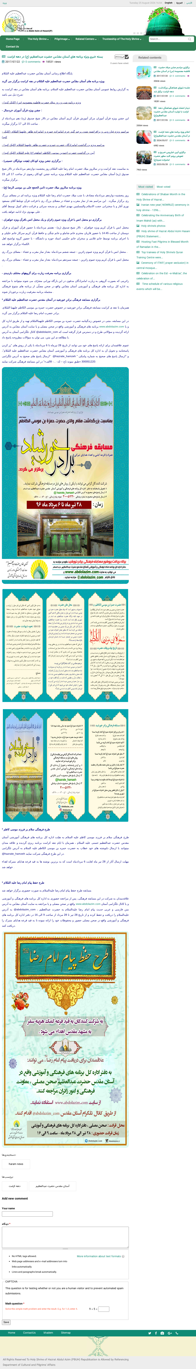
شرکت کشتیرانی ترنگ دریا (13, 1353)
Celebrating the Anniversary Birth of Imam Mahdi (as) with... (160, 218)
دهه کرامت (14, 1186)
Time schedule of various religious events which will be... (159, 286)
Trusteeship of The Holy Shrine (119, 40)
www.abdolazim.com (111, 326)
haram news (16, 1164)
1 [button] (134, 33)
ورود (4, 3)
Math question (14, 1304)
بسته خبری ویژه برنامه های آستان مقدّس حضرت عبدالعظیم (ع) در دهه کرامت (55, 57)
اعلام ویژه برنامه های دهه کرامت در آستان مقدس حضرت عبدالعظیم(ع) (172, 134)
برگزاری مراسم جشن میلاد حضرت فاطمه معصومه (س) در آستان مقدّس (172, 69)
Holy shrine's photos (153, 226)
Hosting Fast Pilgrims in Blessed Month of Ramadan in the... (162, 244)
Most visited (145, 187)
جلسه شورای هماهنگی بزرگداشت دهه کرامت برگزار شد (172, 90)
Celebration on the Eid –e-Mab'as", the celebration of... (161, 276)
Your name (8, 1209)
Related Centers (83, 40)
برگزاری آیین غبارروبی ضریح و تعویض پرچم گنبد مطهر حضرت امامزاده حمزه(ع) (170, 156)
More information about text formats (99, 1256)
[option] (163, 21)
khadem (48, 1333)
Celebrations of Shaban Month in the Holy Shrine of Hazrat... (160, 197)
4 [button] (145, 33)
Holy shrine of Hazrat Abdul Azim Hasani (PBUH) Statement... (163, 234)
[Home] (27, 20)
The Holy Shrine (36, 40)
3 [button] (141, 33)
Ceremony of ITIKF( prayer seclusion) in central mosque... (162, 265)
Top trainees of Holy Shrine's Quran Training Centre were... (159, 255)
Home (11, 1333)
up (122, 57)
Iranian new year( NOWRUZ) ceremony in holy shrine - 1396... (162, 207)
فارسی (189, 3)
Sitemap (66, 1333)
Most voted (163, 187)
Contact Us (12, 47)
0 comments (32, 62)
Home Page (13, 39)
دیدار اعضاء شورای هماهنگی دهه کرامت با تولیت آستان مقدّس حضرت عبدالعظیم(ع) (172, 112)
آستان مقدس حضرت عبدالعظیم (52, 1186)
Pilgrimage (60, 40)
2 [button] (138, 33)
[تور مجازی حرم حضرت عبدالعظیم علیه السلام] (15, 31)
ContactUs (29, 1333)
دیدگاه (6, 1224)
